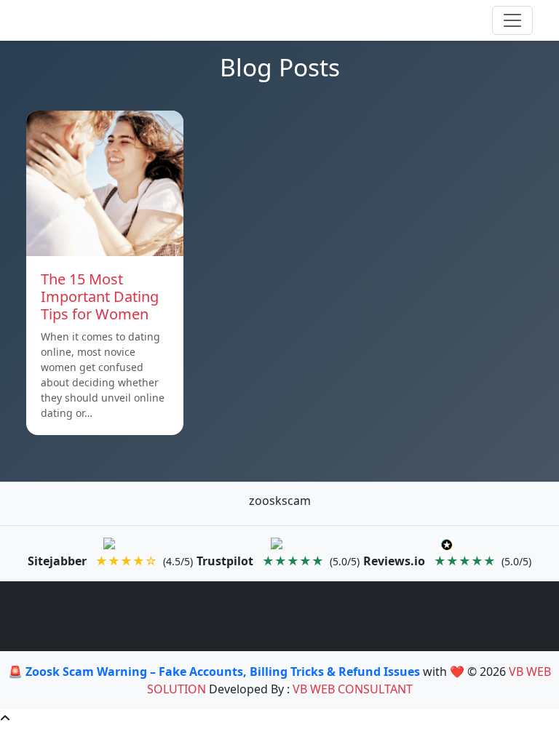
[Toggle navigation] (512, 20)
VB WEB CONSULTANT (353, 689)
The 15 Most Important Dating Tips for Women (100, 296)
